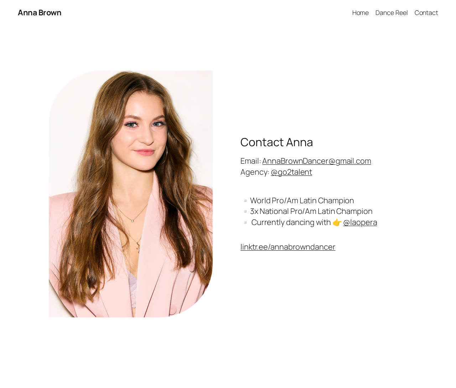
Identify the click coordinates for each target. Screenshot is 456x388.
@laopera (360, 222)
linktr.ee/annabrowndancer (288, 246)
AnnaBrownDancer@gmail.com (316, 160)
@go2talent (291, 172)
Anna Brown (39, 12)
